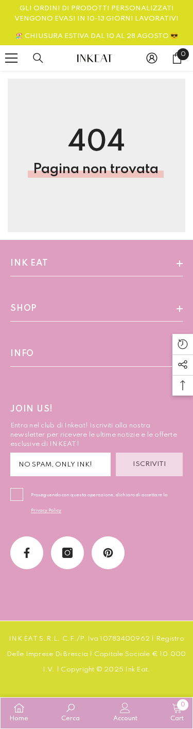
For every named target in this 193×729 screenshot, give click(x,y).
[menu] (11, 58)
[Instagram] (67, 552)
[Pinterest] (108, 552)
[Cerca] (38, 58)
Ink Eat (136, 669)
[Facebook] (26, 552)
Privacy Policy (46, 510)
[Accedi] (152, 58)
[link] (70, 712)
